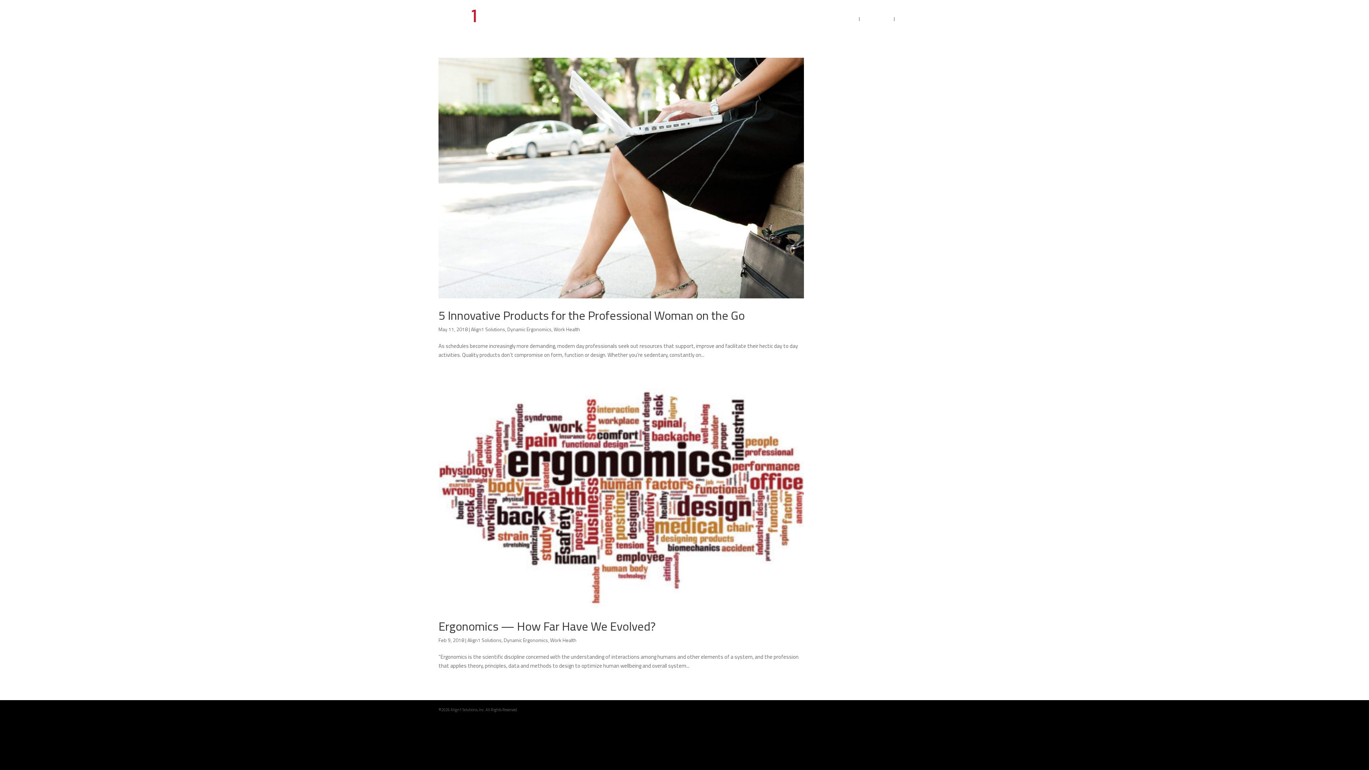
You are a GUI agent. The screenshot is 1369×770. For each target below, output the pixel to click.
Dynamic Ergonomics (529, 329)
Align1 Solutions (488, 329)
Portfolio (877, 19)
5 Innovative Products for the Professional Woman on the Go (592, 315)
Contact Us (914, 19)
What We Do (837, 19)
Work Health (567, 329)
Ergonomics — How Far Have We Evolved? (547, 626)
